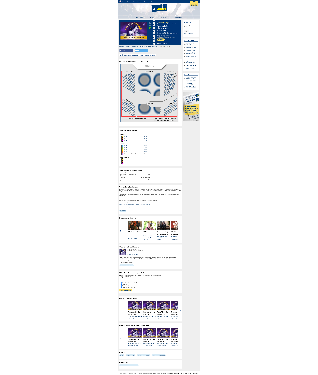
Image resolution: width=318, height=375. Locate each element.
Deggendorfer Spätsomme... (192, 61)
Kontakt (150, 2)
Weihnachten (146, 355)
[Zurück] (120, 231)
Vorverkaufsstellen (127, 2)
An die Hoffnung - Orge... (191, 52)
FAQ (134, 2)
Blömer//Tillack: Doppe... (191, 80)
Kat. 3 (125, 138)
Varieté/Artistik (161, 355)
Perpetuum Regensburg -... (191, 56)
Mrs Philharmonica (190, 43)
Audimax (128, 46)
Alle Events (139, 17)
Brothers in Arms (189, 81)
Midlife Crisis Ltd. (189, 84)
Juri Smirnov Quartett (190, 50)
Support (141, 2)
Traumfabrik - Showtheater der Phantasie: (167, 23)
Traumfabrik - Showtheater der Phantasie (149, 46)
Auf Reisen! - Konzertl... (191, 49)
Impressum (155, 2)
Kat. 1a (125, 145)
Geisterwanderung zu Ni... (191, 78)
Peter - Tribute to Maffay (191, 87)
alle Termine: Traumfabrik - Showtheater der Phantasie (139, 55)
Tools (145, 2)
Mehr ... (139, 355)
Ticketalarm (164, 17)
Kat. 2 (125, 136)
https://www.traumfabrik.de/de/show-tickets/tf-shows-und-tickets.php (134, 204)
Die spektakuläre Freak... (191, 77)
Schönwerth (188, 44)
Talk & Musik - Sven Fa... (191, 53)
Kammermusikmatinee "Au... (192, 55)
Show (121, 355)
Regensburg (121, 46)
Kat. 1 (125, 147)
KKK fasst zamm (189, 83)
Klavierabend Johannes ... (191, 47)
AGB (137, 2)
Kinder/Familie (130, 355)
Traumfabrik (135, 46)
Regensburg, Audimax (127, 285)
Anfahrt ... (161, 39)
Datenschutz (177, 373)
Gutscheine (178, 17)
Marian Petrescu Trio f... (191, 64)
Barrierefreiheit (184, 373)
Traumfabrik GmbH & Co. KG (163, 22)
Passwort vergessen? (188, 33)
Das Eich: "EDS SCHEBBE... (191, 65)
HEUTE (152, 17)
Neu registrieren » (188, 35)
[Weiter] (180, 231)
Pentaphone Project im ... (191, 86)
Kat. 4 (125, 140)
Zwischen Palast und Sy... (191, 62)
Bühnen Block (128, 94)
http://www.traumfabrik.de (132, 254)
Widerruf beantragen (193, 373)
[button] (126, 50)
